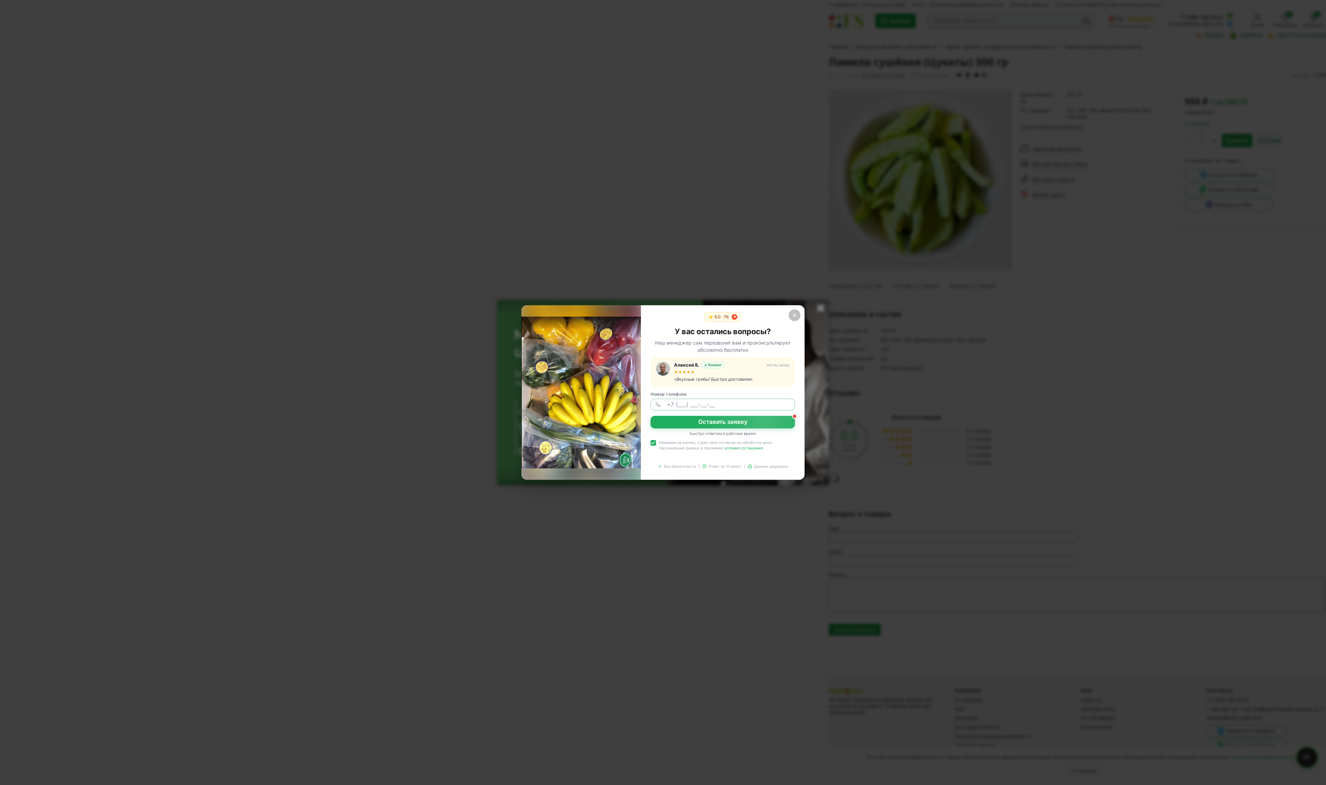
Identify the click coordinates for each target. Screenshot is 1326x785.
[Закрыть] (794, 315)
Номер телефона (668, 394)
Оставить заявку (723, 421)
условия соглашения (743, 448)
